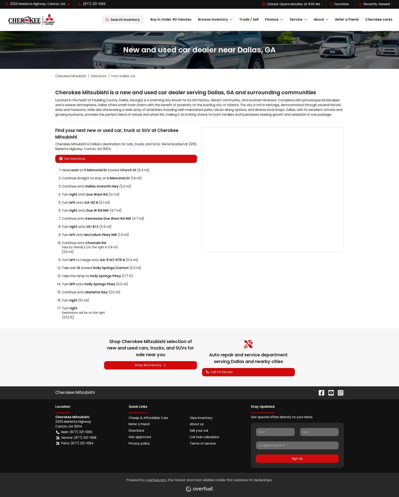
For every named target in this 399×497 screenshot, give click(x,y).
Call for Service (222, 372)
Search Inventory (125, 19)
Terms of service (203, 443)
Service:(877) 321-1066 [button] (78, 437)
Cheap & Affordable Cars (148, 418)
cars (130, 144)
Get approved (140, 437)
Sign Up (297, 458)
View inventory (201, 418)
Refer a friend (346, 19)
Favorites (342, 4)
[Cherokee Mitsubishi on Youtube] (329, 392)
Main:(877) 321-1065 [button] (76, 432)
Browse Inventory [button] (213, 19)
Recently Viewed (377, 4)
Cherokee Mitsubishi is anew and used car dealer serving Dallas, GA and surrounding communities (185, 92)
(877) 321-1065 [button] (94, 4)
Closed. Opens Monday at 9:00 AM (293, 4)
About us (197, 424)
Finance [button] (271, 19)
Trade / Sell (249, 19)
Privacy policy (139, 443)
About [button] (319, 19)
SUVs (156, 144)
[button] (39, 4)
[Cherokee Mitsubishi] (31, 19)
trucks (139, 144)
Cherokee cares (378, 19)
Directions (136, 430)
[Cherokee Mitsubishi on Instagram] (339, 392)
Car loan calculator (204, 437)
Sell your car (199, 430)
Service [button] (296, 19)
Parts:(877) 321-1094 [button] (77, 443)
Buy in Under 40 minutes (170, 19)
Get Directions (74, 159)
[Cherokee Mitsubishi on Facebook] (320, 392)
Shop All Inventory (148, 365)
